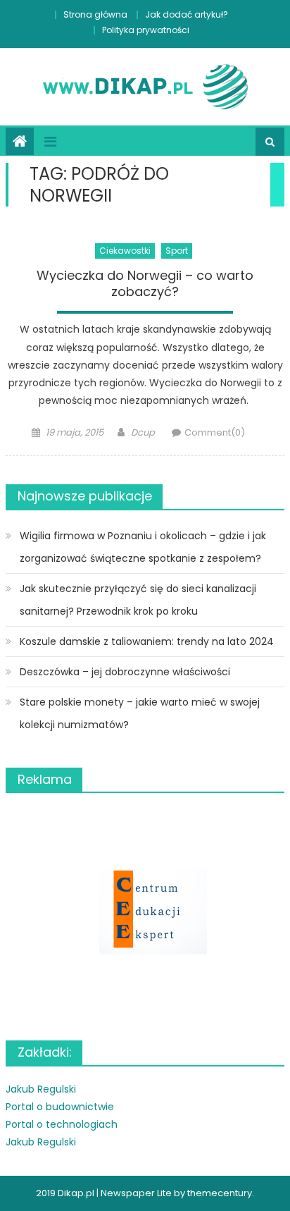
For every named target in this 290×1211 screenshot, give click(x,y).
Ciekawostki (125, 251)
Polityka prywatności (145, 30)
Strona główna (95, 14)
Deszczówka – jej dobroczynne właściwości (125, 672)
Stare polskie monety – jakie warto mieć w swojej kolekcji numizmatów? (140, 713)
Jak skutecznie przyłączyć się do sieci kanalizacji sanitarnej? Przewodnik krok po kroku (138, 600)
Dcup (143, 432)
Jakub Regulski (41, 1089)
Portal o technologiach (62, 1124)
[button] (145, 911)
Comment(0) (214, 432)
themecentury (219, 1193)
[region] (145, 911)
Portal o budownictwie (60, 1107)
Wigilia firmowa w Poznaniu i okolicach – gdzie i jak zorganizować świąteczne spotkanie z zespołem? (143, 547)
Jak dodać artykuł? (186, 14)
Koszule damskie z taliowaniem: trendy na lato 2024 (147, 641)
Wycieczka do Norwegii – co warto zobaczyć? (145, 283)
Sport (176, 251)
